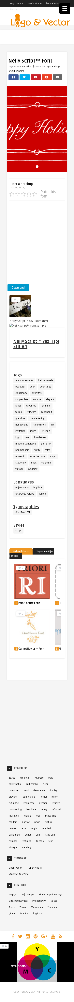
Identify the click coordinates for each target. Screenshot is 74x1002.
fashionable (28, 796)
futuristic (14, 803)
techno (40, 841)
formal (18, 412)
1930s (12, 777)
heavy (44, 809)
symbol (13, 841)
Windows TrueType (19, 874)
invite (33, 431)
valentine (46, 462)
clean (46, 784)
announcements (24, 380)
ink (52, 424)
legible (27, 815)
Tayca (12, 907)
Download (18, 287)
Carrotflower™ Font (31, 649)
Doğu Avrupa (22, 487)
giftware (31, 412)
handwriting (21, 424)
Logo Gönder (17, 3)
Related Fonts (21, 551)
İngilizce (37, 487)
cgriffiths (37, 393)
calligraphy (21, 393)
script (53, 456)
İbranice (24, 913)
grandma (20, 418)
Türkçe (42, 493)
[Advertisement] (37, 244)
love (27, 437)
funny (55, 796)
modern (13, 822)
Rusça (54, 900)
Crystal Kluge (53, 66)
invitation (20, 431)
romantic (20, 456)
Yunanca (52, 907)
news (37, 822)
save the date (37, 456)
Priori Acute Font (29, 603)
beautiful (20, 386)
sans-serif (14, 834)
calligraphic (15, 784)
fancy (18, 405)
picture (48, 822)
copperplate (21, 399)
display (53, 790)
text (51, 841)
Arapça (12, 894)
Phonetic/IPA (39, 900)
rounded (46, 828)
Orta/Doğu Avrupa (24, 493)
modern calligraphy (25, 443)
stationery (20, 462)
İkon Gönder (52, 3)
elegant (50, 399)
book (32, 386)
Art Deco (39, 777)
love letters (40, 437)
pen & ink (46, 443)
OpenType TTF (36, 867)
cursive (37, 399)
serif (38, 834)
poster (12, 828)
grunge (56, 803)
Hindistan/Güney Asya (51, 894)
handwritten (39, 424)
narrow (26, 822)
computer (14, 790)
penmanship (22, 450)
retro (47, 450)
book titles (45, 386)
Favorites (31, 405)
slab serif (50, 834)
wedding (32, 469)
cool (26, 790)
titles (34, 462)
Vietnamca (37, 907)
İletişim (14, 9)
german (43, 803)
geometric (28, 803)
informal (56, 809)
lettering (45, 431)
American (25, 777)
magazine (50, 815)
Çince (12, 913)
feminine (46, 405)
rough (34, 828)
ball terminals (45, 380)
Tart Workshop (24, 66)
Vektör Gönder (34, 3)
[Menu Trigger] (64, 8)
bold (50, 777)
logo (17, 437)
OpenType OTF (22, 512)
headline (31, 809)
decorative (39, 790)
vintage (19, 469)
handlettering (37, 418)
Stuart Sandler (16, 71)
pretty (37, 450)
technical (27, 841)
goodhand (46, 412)
